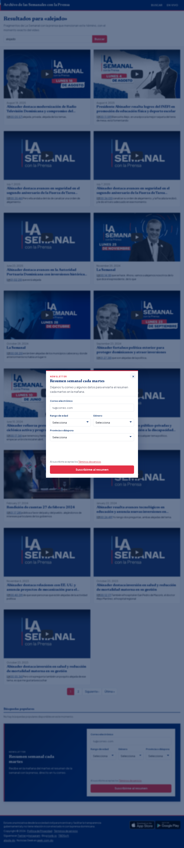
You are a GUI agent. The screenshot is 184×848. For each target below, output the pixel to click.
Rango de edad (59, 415)
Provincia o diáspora (61, 430)
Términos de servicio (89, 461)
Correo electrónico (61, 400)
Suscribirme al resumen (92, 469)
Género (97, 415)
